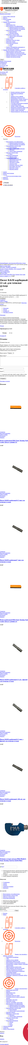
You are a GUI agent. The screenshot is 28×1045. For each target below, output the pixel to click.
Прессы (5, 18)
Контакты (5, 888)
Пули (7, 20)
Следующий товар (5, 271)
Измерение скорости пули (18, 97)
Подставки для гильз (14, 166)
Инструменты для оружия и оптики (15, 962)
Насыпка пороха (13, 33)
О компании (6, 882)
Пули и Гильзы (7, 19)
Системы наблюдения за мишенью (15, 971)
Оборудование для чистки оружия (15, 52)
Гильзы (11, 44)
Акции (5, 883)
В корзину (3, 298)
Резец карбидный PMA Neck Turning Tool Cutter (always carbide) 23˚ (14, 620)
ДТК (12, 95)
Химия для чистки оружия (13, 57)
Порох (11, 1024)
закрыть (2, 1033)
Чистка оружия (15, 102)
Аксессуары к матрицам (15, 36)
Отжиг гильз (9, 38)
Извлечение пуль (10, 24)
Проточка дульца (10, 41)
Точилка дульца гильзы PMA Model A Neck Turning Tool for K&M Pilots (13, 859)
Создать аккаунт (4, 1044)
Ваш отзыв (3, 355)
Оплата (5, 885)
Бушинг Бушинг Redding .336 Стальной (10, 269)
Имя (1, 368)
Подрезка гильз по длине (13, 40)
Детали (5, 309)
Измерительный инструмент (16, 27)
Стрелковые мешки (16, 104)
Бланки (8, 23)
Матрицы (11, 37)
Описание (5, 308)
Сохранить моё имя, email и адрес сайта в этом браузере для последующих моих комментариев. (13, 375)
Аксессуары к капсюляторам (17, 1011)
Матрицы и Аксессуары (12, 34)
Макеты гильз (13, 157)
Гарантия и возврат (8, 886)
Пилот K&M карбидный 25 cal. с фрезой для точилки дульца (13, 680)
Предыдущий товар (5, 266)
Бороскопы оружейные (17, 93)
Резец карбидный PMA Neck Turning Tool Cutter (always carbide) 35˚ (14, 441)
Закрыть (2, 437)
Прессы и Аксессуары (9, 896)
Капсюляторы (13, 31)
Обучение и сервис (14, 162)
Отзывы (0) (6, 311)
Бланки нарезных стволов (18, 92)
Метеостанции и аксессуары (13, 51)
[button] (2, 436)
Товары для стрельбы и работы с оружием (14, 50)
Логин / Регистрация (8, 1029)
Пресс (11, 154)
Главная (2, 263)
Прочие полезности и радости (14, 55)
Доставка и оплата (8, 312)
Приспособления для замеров (17, 29)
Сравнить (2, 300)
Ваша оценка (4, 353)
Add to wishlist (3, 301)
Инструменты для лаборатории (14, 26)
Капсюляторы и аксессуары (13, 30)
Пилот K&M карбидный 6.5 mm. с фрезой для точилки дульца (11, 740)
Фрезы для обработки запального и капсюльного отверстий (15, 47)
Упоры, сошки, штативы (17, 106)
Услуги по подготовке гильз (13, 176)
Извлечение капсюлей (15, 159)
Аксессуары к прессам (9, 16)
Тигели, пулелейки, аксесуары (14, 1002)
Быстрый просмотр (5, 433)
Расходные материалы (12, 43)
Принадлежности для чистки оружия (16, 54)
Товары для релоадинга (9, 22)
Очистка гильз (13, 163)
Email (2, 371)
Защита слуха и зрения (17, 96)
